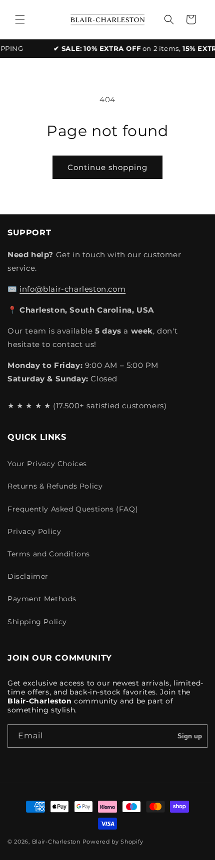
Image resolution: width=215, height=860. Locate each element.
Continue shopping (108, 167)
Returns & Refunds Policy (55, 486)
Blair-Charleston (56, 841)
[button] (20, 19)
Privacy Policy (34, 531)
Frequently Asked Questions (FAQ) (73, 509)
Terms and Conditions (49, 553)
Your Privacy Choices (47, 463)
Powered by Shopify (113, 841)
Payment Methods (42, 598)
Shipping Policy (37, 621)
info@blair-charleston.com (73, 289)
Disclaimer (28, 576)
